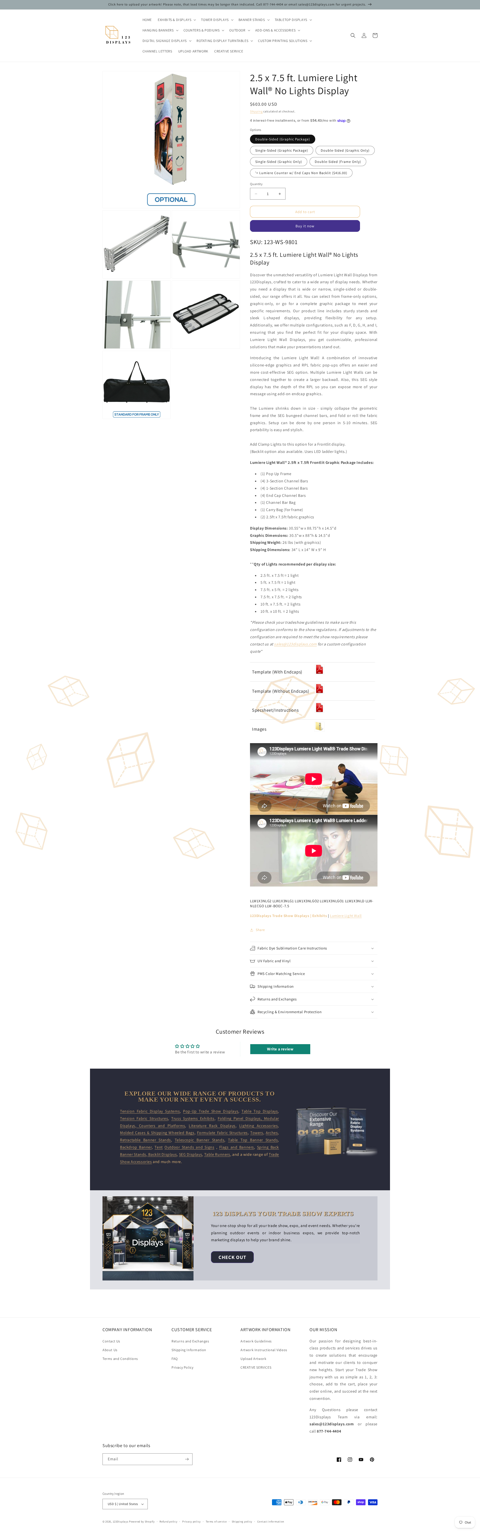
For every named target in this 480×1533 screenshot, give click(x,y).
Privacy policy (191, 1521)
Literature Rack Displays (212, 1125)
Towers (256, 1132)
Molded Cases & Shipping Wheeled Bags (157, 1132)
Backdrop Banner (136, 1147)
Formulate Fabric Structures (222, 1132)
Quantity (256, 184)
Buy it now (305, 226)
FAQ (175, 1358)
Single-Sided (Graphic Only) (278, 161)
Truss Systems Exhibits (192, 1118)
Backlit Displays (162, 1154)
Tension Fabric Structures (144, 1118)
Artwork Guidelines (256, 1341)
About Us (110, 1350)
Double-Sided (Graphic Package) (282, 139)
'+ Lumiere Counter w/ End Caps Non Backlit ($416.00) (301, 173)
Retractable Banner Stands (145, 1140)
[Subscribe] (186, 1459)
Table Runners (217, 1154)
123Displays (120, 1521)
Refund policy (168, 1521)
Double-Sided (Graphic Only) (345, 150)
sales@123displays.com (295, 644)
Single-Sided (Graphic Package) (281, 150)
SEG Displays (190, 1154)
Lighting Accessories (258, 1125)
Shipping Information (189, 1350)
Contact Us (111, 1341)
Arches (272, 1132)
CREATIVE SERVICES (255, 1367)
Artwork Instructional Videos (263, 1350)
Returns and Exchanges (190, 1341)
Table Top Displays (260, 1111)
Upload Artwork (253, 1358)
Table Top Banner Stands (253, 1140)
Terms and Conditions (120, 1358)
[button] (176, 19)
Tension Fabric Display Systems (150, 1111)
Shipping (256, 111)
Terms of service (216, 1521)
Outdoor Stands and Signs (189, 1147)
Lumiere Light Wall (346, 915)
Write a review (280, 1049)
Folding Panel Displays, (241, 1118)
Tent (158, 1147)
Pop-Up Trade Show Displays (210, 1111)
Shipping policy (242, 1521)
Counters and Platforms (160, 1125)
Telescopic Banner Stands (199, 1140)
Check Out (232, 1257)
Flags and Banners (236, 1147)
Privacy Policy (182, 1367)
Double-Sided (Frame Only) (338, 161)
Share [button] (260, 929)
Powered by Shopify (142, 1521)
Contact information (270, 1521)
